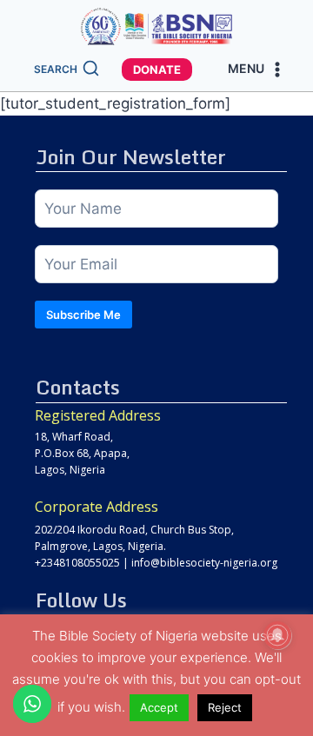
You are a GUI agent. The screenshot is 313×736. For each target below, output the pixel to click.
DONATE (157, 69)
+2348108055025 (77, 562)
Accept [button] (159, 707)
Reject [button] (225, 707)
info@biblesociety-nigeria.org (204, 562)
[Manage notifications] (277, 635)
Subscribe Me (83, 315)
